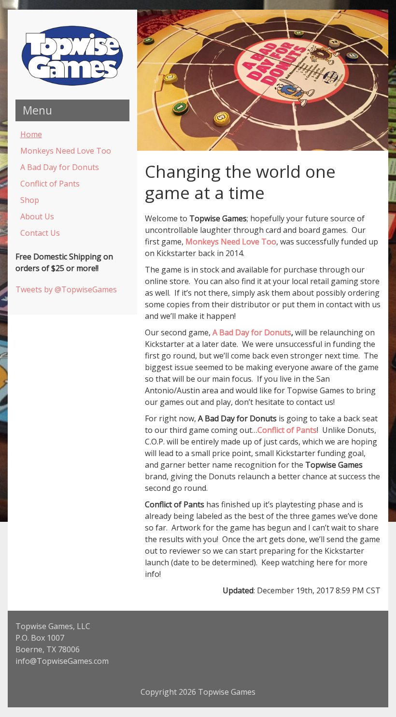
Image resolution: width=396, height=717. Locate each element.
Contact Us (40, 233)
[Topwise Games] (72, 84)
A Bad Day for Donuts (59, 167)
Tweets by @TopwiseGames (66, 289)
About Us (37, 216)
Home (31, 134)
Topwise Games (226, 692)
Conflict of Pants (50, 183)
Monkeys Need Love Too (65, 150)
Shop (29, 200)
